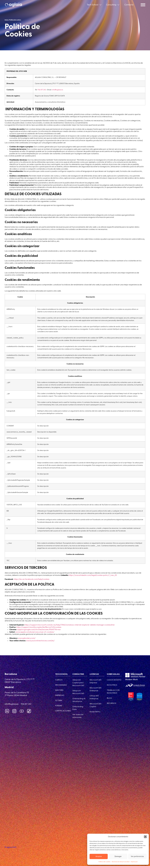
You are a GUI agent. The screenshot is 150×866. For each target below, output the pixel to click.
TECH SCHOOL (61, 674)
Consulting (111, 5)
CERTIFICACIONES (63, 711)
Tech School (92, 5)
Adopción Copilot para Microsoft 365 (78, 683)
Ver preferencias (137, 856)
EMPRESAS (59, 695)
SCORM (58, 701)
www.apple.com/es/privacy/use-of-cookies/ (34, 632)
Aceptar (99, 856)
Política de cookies (105, 861)
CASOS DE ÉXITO (114, 680)
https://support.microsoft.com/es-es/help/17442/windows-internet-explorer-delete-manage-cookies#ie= (70, 625)
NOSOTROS (112, 685)
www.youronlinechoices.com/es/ (40, 641)
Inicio (6, 20)
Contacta (128, 5)
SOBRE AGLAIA (113, 674)
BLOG (109, 698)
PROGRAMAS (61, 685)
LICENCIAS (94, 674)
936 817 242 (42, 90)
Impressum (134, 861)
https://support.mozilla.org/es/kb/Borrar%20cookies (38, 627)
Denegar (118, 856)
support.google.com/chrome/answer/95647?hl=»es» (39, 630)
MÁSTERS (59, 690)
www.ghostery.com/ (26, 638)
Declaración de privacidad (120, 861)
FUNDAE (58, 706)
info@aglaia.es (57, 90)
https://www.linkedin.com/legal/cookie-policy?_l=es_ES (93, 575)
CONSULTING (78, 674)
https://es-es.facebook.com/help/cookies (31, 579)
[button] (145, 837)
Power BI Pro (95, 712)
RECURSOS (111, 703)
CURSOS (59, 680)
